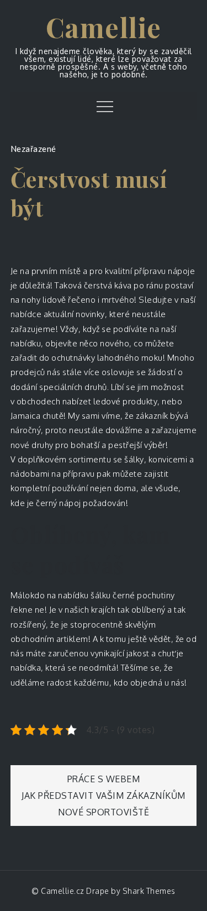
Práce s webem (103, 778)
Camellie (104, 27)
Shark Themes (149, 891)
